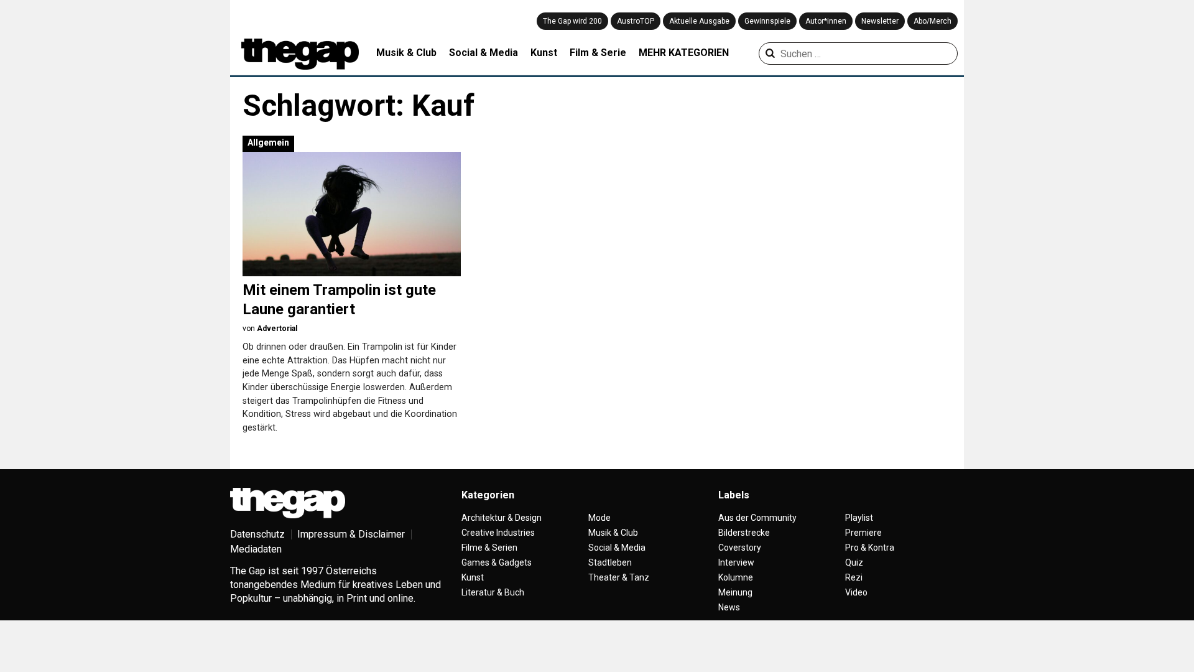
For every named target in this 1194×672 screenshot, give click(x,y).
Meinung (735, 592)
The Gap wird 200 (572, 21)
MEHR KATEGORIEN (684, 52)
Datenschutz (257, 534)
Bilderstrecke (744, 533)
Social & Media (483, 52)
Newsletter (880, 21)
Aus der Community (757, 518)
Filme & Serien (489, 548)
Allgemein (268, 142)
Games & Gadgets (496, 562)
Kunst (543, 52)
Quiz (854, 562)
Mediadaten (256, 549)
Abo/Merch (932, 21)
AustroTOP (635, 21)
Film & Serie (598, 52)
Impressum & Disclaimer (351, 534)
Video (856, 592)
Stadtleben (610, 562)
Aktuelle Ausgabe (699, 21)
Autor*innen (825, 21)
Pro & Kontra (869, 548)
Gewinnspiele (767, 21)
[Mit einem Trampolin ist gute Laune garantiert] (352, 214)
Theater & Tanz (618, 577)
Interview (736, 562)
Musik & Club (406, 52)
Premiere (863, 533)
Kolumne (735, 577)
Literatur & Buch (492, 592)
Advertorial (277, 328)
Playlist (859, 518)
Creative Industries (498, 533)
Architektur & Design (501, 518)
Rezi (854, 577)
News (729, 607)
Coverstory (739, 548)
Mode (599, 518)
